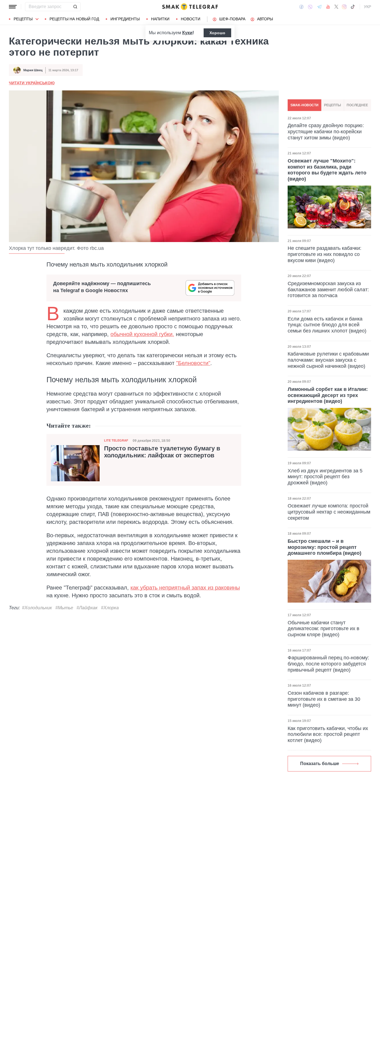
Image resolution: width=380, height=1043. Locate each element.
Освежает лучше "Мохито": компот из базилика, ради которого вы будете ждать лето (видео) (327, 170)
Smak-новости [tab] (304, 105)
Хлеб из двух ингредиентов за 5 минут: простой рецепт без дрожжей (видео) (325, 476)
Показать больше (319, 763)
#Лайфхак (87, 607)
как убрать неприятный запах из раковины (185, 588)
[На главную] (190, 6)
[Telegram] (319, 7)
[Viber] (310, 7)
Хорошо (217, 33)
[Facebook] (301, 7)
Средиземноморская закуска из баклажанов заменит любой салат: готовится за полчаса (328, 289)
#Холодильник (37, 607)
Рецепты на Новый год (74, 19)
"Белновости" (193, 363)
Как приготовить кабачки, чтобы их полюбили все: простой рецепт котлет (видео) (328, 734)
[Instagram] (344, 7)
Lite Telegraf (116, 440)
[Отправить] (75, 6)
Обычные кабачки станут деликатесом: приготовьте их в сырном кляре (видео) (323, 628)
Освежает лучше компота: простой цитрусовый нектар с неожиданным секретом (329, 512)
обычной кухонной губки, (142, 334)
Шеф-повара (232, 19)
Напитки (160, 19)
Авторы (265, 19)
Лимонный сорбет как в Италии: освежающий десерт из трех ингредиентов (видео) (328, 395)
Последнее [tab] (357, 105)
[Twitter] (336, 6)
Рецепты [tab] (332, 105)
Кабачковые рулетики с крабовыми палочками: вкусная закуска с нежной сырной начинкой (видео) (328, 360)
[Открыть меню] (13, 6)
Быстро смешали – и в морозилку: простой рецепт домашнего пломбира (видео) (324, 547)
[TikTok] (352, 6)
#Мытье (64, 607)
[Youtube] (328, 6)
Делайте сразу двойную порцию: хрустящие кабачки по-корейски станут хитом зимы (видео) (326, 131)
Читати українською (32, 83)
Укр (367, 6)
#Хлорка (110, 607)
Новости (190, 19)
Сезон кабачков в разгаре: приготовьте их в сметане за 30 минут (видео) (324, 699)
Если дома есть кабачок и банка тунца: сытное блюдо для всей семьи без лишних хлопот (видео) (327, 325)
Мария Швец (33, 70)
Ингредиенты (125, 19)
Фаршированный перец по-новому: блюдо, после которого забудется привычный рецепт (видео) (328, 663)
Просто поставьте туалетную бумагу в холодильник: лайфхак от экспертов (162, 451)
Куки (187, 32)
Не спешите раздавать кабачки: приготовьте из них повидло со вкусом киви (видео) (324, 254)
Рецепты (23, 19)
